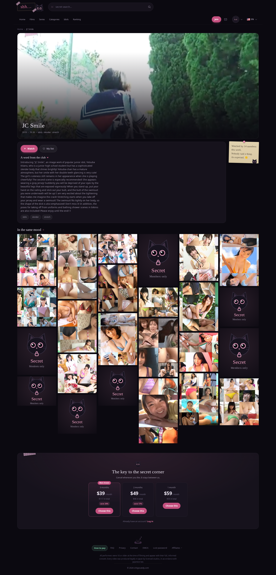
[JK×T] (198, 306)
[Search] (149, 7)
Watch (30, 148)
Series (42, 19)
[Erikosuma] (158, 302)
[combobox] (100, 7)
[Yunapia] (158, 410)
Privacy (122, 548)
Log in (150, 521)
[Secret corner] (36, 351)
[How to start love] (239, 260)
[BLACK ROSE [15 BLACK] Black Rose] (117, 288)
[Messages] (226, 19)
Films (32, 19)
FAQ (112, 548)
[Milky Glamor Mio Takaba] (77, 266)
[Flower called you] (117, 339)
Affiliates (177, 548)
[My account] (238, 19)
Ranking (77, 19)
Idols (66, 19)
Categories (54, 19)
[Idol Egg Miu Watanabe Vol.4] (198, 257)
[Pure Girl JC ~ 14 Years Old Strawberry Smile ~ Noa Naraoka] (36, 307)
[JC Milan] (198, 399)
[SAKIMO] (239, 401)
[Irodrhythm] (77, 326)
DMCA (145, 548)
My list (50, 148)
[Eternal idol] (36, 260)
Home (22, 19)
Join (216, 19)
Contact (134, 548)
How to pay (99, 548)
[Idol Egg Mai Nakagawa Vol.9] (77, 373)
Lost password (160, 548)
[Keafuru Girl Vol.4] (158, 347)
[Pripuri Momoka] (198, 352)
